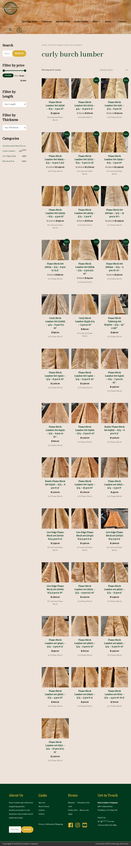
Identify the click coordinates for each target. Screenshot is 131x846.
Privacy (42, 824)
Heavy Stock (44, 806)
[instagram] (78, 825)
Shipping (59, 824)
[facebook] (71, 825)
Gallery (42, 810)
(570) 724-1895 (111, 825)
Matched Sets (8, 161)
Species (42, 803)
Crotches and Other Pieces (14, 146)
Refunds (50, 824)
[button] (10, 30)
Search (19, 53)
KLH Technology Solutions (116, 844)
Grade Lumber (9, 151)
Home (44, 45)
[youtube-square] (85, 825)
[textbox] (12, 104)
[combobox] (14, 104)
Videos (41, 814)
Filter (8, 75)
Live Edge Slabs (9, 156)
